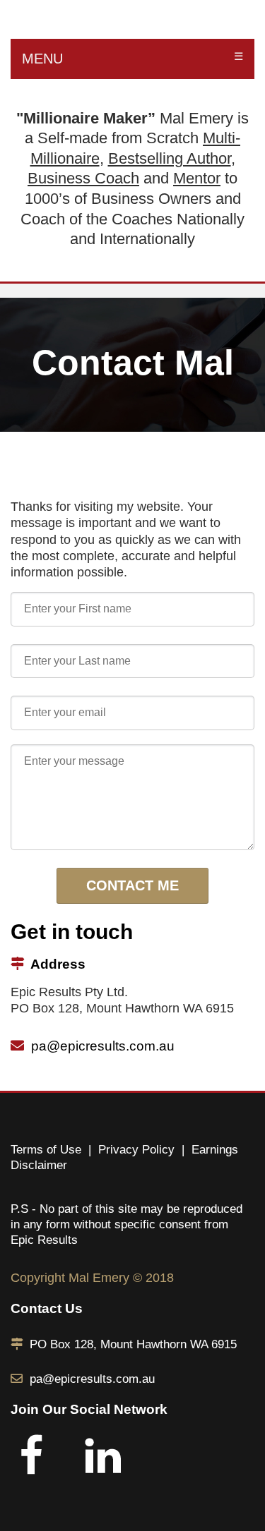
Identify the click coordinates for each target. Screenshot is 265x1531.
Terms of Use (46, 1149)
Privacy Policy (136, 1149)
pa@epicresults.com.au (103, 1046)
